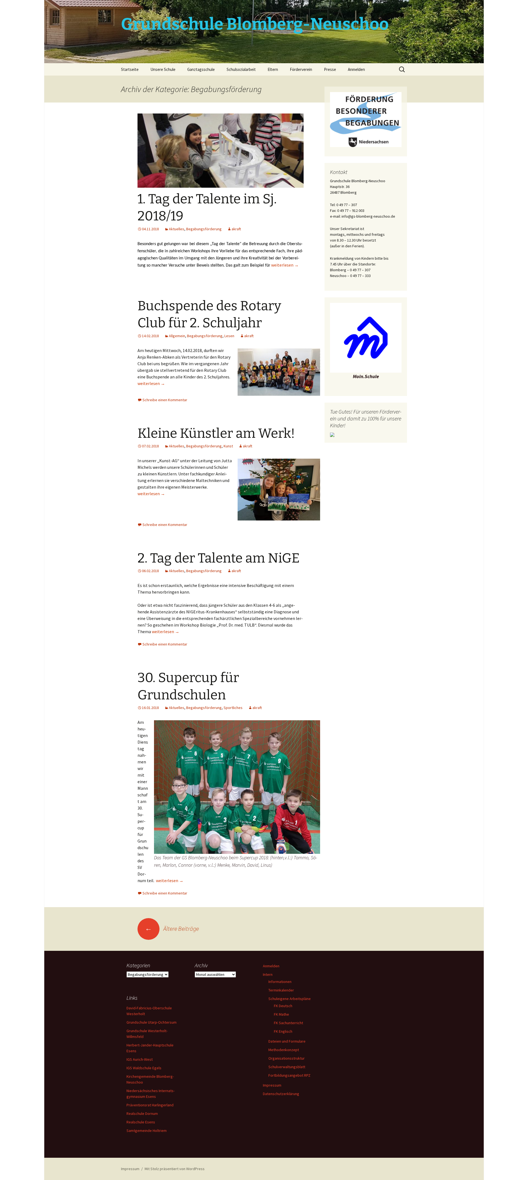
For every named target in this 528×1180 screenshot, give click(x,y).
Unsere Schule (162, 69)
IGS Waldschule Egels (144, 1067)
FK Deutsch (283, 1005)
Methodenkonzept (283, 1049)
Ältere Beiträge (172, 928)
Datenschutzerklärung (281, 1093)
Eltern (273, 69)
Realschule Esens (141, 1122)
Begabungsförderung (204, 228)
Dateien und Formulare (287, 1041)
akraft (236, 228)
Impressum (272, 1085)
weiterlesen (285, 265)
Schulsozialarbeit (241, 69)
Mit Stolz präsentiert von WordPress (175, 1168)
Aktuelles (176, 228)
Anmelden (356, 69)
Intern (268, 974)
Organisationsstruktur (286, 1058)
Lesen (229, 335)
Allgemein (177, 335)
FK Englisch (283, 1031)
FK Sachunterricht (288, 1022)
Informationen (280, 981)
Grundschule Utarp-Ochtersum (152, 1022)
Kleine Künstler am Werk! (216, 433)
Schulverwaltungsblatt (286, 1066)
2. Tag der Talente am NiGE (219, 558)
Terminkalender (281, 990)
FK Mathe (281, 1014)
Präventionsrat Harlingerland (150, 1105)
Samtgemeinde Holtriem (147, 1130)
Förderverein (301, 69)
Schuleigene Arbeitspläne (289, 998)
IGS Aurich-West (140, 1059)
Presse (330, 69)
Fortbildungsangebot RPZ (289, 1075)
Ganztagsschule (201, 69)
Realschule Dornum (142, 1113)
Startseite (130, 69)
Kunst (228, 446)
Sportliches (233, 707)
